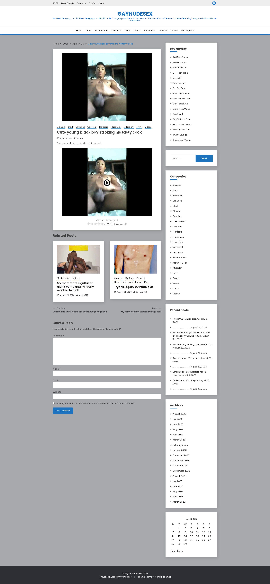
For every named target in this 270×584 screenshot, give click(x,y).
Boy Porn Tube (180, 72)
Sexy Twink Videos (182, 124)
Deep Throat (179, 221)
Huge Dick (116, 127)
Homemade (120, 282)
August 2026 (179, 413)
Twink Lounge (180, 134)
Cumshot (80, 127)
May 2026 (178, 429)
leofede (79, 138)
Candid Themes (163, 576)
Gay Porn (91, 127)
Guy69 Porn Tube (182, 119)
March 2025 (179, 501)
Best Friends (67, 3)
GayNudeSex (135, 13)
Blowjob (177, 211)
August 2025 (179, 475)
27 (209, 540)
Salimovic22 (141, 292)
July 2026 (178, 419)
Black (70, 127)
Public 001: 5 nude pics (184, 318)
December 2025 (181, 455)
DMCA (92, 3)
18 (197, 536)
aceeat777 (83, 295)
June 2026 (178, 424)
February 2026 (180, 444)
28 (173, 543)
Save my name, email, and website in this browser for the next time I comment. (95, 403)
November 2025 (181, 460)
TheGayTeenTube (182, 129)
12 (203, 532)
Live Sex (162, 30)
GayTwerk (178, 114)
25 (197, 540)
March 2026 (179, 439)
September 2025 (181, 470)
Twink (139, 127)
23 (185, 540)
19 (203, 536)
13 (209, 532)
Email (56, 380)
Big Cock (61, 127)
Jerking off (129, 127)
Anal (175, 190)
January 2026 (180, 450)
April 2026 (178, 434)
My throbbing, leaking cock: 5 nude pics (192, 344)
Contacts (81, 3)
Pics (146, 282)
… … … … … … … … (181, 327)
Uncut (176, 288)
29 (179, 543)
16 (185, 536)
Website (57, 391)
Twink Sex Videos (182, 139)
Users (101, 3)
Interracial (178, 247)
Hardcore (103, 127)
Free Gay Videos (181, 93)
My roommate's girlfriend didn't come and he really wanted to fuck (75, 286)
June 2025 (178, 486)
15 (179, 536)
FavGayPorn (187, 30)
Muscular (177, 267)
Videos (174, 30)
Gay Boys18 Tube (182, 98)
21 (173, 540)
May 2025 (178, 491)
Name (56, 368)
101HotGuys (179, 62)
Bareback (177, 195)
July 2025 (178, 481)
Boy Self (177, 77)
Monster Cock (180, 262)
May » (180, 551)
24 (191, 540)
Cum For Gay (179, 83)
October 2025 (180, 465)
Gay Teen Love (180, 103)
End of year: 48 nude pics (185, 380)
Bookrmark (149, 30)
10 (191, 532)
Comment (58, 335)
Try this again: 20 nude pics (133, 287)
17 (191, 536)
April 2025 (178, 496)
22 (179, 540)
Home (79, 30)
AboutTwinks (179, 67)
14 (173, 536)
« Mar (173, 551)
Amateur (118, 278)
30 (185, 543)
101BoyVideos (180, 57)
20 (209, 536)
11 (197, 532)
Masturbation (63, 278)
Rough (176, 278)
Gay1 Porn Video (181, 108)
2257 (55, 3)
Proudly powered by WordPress (115, 576)
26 (203, 540)
